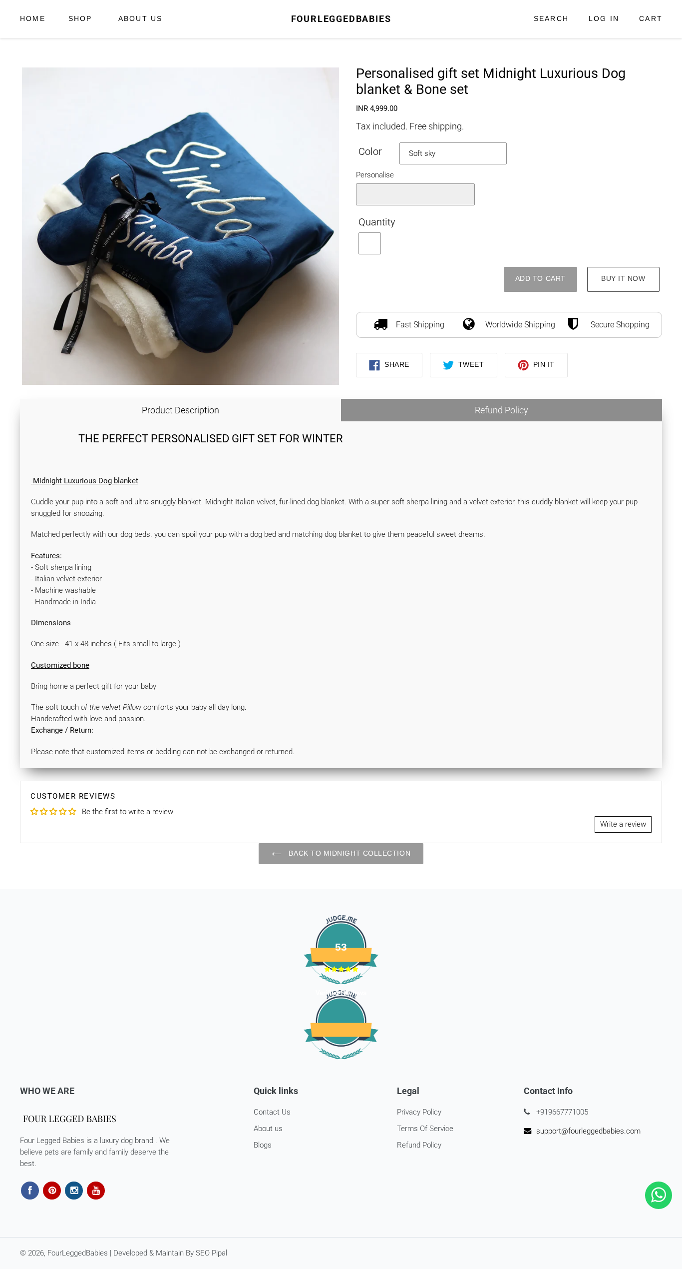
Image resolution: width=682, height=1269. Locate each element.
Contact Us (272, 1112)
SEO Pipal (211, 1253)
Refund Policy (501, 410)
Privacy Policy (419, 1112)
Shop (81, 18)
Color (370, 151)
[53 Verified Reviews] (341, 1064)
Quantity (376, 222)
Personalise (375, 174)
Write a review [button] (623, 824)
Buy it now (623, 278)
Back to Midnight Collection (348, 853)
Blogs (263, 1145)
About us (268, 1128)
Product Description (180, 410)
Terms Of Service (425, 1128)
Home (32, 18)
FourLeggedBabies (341, 18)
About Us (140, 18)
